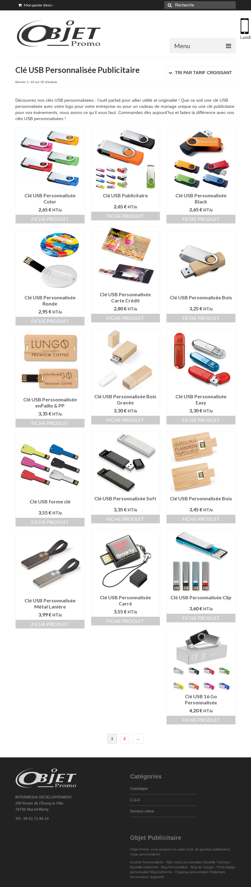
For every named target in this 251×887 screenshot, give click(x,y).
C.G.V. (135, 800)
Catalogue (139, 789)
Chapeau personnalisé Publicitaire (200, 872)
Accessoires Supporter (147, 877)
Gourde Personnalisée (146, 862)
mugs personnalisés (145, 854)
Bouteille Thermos (216, 862)
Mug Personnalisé (174, 867)
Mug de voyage (202, 867)
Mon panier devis (38, 5)
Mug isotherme (161, 872)
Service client (142, 811)
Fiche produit (50, 219)
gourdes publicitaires (215, 849)
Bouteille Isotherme (145, 867)
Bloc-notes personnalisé (184, 862)
